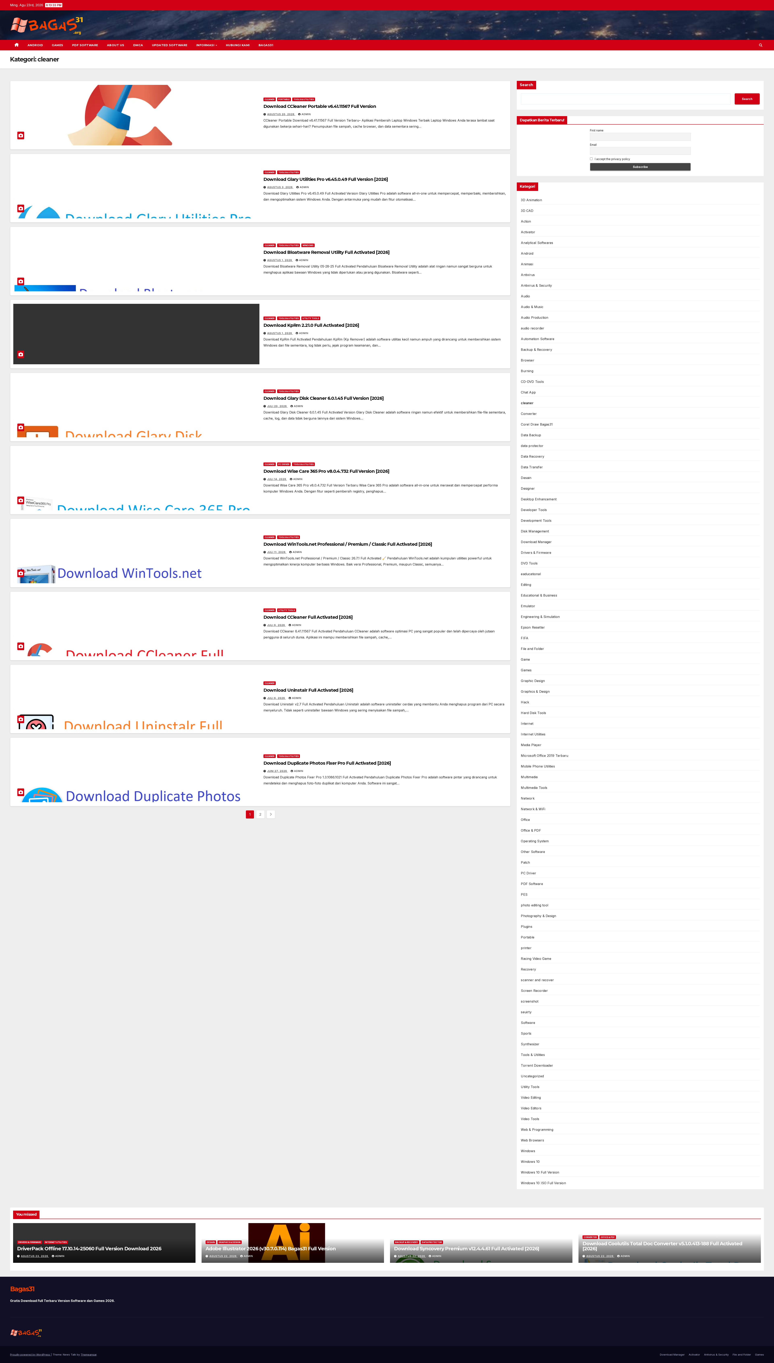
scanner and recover (537, 980)
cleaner (270, 99)
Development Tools (536, 521)
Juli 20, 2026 (277, 406)
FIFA (524, 638)
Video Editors (531, 1108)
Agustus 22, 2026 (223, 1256)
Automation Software (537, 339)
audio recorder (532, 328)
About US (115, 45)
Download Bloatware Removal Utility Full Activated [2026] (326, 252)
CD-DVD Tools (532, 382)
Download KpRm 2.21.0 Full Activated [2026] (311, 325)
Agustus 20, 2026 (281, 114)
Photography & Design (538, 916)
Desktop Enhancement (539, 499)
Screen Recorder (534, 991)
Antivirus (528, 275)
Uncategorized (532, 1076)
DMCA (138, 45)
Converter (529, 414)
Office (525, 820)
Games (57, 45)
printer (526, 948)
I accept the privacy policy (612, 159)
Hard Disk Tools (533, 713)
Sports (526, 1033)
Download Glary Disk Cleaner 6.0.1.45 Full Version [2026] (323, 398)
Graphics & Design (535, 691)
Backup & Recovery (536, 350)
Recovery (528, 969)
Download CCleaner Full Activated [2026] (308, 617)
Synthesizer (530, 1044)
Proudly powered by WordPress (30, 1354)
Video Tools (530, 1119)
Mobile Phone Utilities (538, 766)
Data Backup (531, 435)
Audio (525, 296)
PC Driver (283, 464)
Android (35, 45)
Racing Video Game (536, 959)
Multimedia (529, 777)
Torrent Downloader (537, 1065)
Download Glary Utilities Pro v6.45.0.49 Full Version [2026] (325, 179)
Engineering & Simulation (540, 617)
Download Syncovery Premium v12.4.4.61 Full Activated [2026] (466, 1249)
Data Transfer (532, 467)
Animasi (527, 264)
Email (593, 144)
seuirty (526, 1012)
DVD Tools (529, 563)
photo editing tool (534, 905)
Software (528, 1023)
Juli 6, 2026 (276, 625)
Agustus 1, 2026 (280, 260)
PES (524, 894)
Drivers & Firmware (536, 553)
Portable (284, 99)
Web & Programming (537, 1130)
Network (527, 798)
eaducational (531, 574)
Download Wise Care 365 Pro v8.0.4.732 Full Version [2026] (326, 471)
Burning (527, 371)
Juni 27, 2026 (277, 771)
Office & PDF (531, 830)
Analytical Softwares (537, 243)
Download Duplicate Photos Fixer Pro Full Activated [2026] (327, 763)
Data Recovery (532, 456)
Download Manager (536, 542)
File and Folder (532, 649)
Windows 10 (530, 1162)
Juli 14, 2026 (277, 479)
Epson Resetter (533, 627)
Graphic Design (533, 681)
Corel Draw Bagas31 (537, 424)
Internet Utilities (533, 734)
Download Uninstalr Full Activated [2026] (308, 690)
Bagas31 (266, 45)
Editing (526, 585)
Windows (308, 245)
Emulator (528, 606)
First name (596, 130)
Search (526, 85)
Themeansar (89, 1354)
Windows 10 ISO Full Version (543, 1183)
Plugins (526, 927)
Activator (528, 232)
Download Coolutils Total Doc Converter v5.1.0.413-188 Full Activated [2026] (662, 1246)
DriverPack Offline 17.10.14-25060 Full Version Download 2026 (89, 1249)
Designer (528, 488)
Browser (527, 360)
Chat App (528, 392)
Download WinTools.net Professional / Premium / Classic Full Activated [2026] (347, 544)
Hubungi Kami (238, 45)
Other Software (533, 852)
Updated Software (169, 45)
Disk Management (535, 531)
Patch (525, 862)
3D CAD (527, 211)
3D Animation (531, 200)
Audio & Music (532, 307)
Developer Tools (534, 510)
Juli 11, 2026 (276, 552)
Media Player (531, 745)
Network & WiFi (533, 809)
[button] (760, 45)
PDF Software (85, 45)
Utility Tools (311, 318)
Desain (526, 478)
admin (306, 114)
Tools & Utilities (303, 99)
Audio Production (534, 317)
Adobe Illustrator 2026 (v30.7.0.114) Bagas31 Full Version (271, 1249)
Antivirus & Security (536, 285)
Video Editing (531, 1097)
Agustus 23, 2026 (35, 1256)
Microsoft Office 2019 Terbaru (544, 756)
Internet (527, 724)
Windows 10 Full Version (540, 1172)
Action (526, 221)
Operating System (535, 841)
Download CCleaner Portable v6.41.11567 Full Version (319, 106)
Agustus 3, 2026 (280, 187)
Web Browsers (532, 1140)
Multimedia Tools (534, 788)
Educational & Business (539, 595)
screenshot (529, 1001)
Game (525, 659)
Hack (525, 702)
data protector (532, 446)
